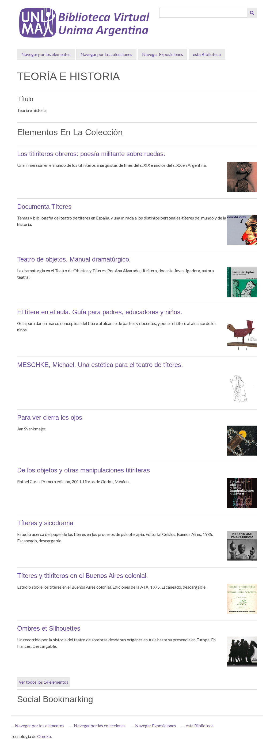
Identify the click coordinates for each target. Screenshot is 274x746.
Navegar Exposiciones (162, 54)
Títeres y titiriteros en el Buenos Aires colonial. (82, 575)
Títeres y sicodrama (45, 523)
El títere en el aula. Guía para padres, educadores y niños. (99, 312)
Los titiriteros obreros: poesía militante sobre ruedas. (91, 153)
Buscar (252, 13)
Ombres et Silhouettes (48, 628)
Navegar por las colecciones (106, 54)
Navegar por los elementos (46, 54)
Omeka (44, 736)
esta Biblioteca (207, 54)
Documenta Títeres (44, 206)
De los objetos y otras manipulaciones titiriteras (83, 470)
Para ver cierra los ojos (49, 417)
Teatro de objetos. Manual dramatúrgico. (74, 259)
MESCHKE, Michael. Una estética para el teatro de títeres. (100, 364)
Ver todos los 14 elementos (43, 681)
